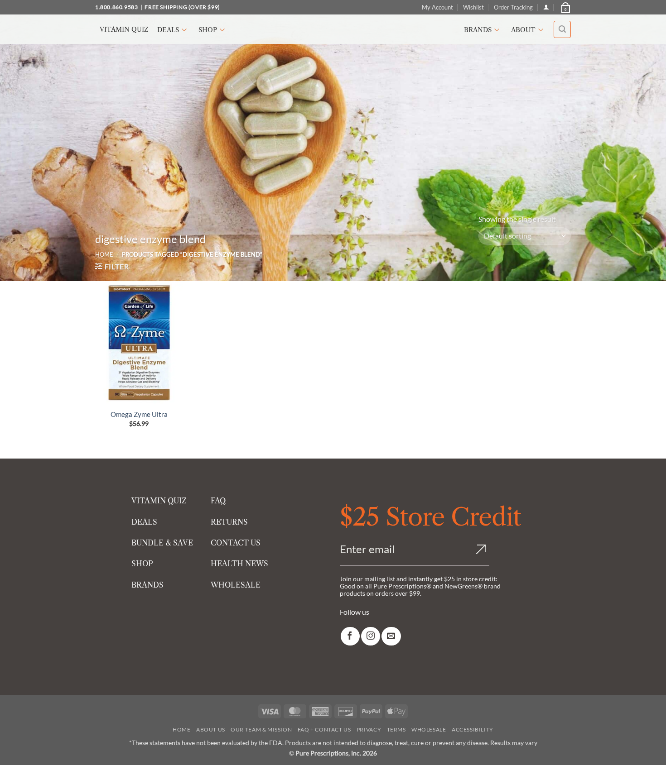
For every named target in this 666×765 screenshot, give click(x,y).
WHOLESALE (236, 584)
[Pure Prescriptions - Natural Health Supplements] (333, 29)
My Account (437, 7)
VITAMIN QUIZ (159, 500)
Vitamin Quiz (124, 29)
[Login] (546, 7)
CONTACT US (236, 542)
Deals (168, 30)
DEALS (144, 521)
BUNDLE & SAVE (162, 542)
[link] (350, 636)
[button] (565, 7)
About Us (210, 729)
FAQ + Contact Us (324, 729)
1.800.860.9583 (116, 7)
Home (104, 254)
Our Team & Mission (261, 729)
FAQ (218, 500)
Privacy (369, 729)
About (523, 30)
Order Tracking (513, 7)
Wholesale (428, 729)
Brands (478, 30)
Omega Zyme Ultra (139, 414)
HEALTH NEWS (239, 563)
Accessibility (472, 729)
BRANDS (147, 584)
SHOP (142, 563)
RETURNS (229, 521)
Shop (207, 30)
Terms (396, 729)
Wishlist (473, 7)
